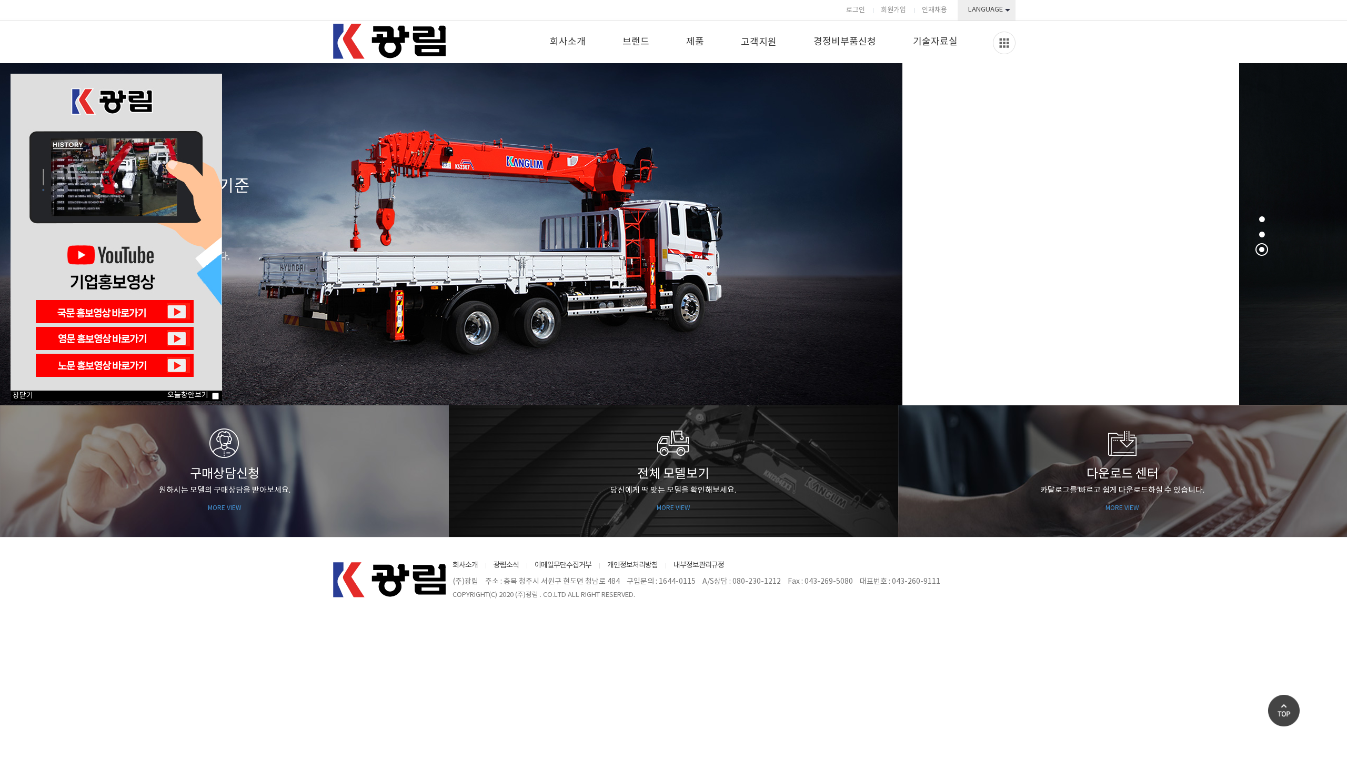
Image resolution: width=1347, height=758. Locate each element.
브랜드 (635, 41)
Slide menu (1004, 43)
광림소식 (506, 565)
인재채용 (934, 10)
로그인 (855, 10)
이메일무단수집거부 (563, 565)
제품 (695, 41)
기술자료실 (935, 41)
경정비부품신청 (844, 41)
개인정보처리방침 (632, 565)
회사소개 (568, 41)
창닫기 (23, 396)
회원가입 (893, 10)
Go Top (1284, 710)
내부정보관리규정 (699, 565)
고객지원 (759, 42)
